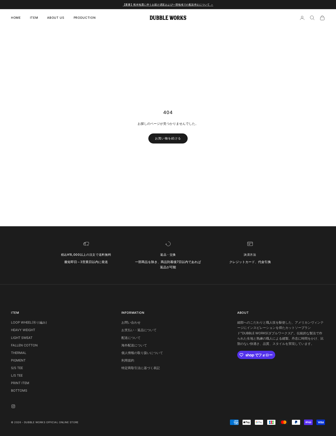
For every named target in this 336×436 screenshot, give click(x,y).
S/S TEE (17, 368)
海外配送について (134, 345)
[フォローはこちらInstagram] (13, 406)
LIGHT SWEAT (21, 338)
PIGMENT (18, 360)
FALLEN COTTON (24, 345)
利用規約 (127, 360)
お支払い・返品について (139, 330)
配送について (131, 338)
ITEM (34, 18)
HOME (16, 18)
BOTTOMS (19, 390)
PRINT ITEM (20, 383)
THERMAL (18, 353)
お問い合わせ (131, 322)
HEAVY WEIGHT (23, 330)
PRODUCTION (85, 18)
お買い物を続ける (168, 138)
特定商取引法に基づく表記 (140, 368)
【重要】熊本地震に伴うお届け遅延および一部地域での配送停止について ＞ (168, 4)
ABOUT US (55, 18)
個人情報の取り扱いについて (142, 353)
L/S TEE (17, 375)
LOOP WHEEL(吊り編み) (29, 322)
